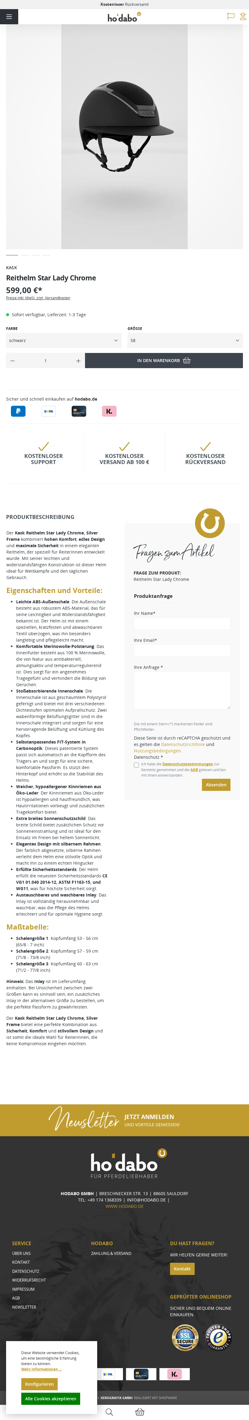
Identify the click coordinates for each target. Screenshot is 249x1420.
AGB (194, 769)
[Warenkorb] (140, 1412)
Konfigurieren (39, 1384)
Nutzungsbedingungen (157, 751)
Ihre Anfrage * (148, 667)
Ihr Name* (144, 613)
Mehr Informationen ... (41, 1369)
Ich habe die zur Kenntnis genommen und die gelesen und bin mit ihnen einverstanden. (183, 769)
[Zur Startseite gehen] (124, 17)
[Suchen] (109, 1412)
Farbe (12, 328)
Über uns (21, 1253)
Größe (135, 328)
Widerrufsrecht (29, 1280)
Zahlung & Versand (111, 1253)
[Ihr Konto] (243, 16)
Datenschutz (25, 1271)
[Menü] (9, 16)
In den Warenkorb (158, 360)
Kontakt (21, 1262)
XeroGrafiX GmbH (116, 1397)
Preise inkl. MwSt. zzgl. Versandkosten (38, 297)
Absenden (216, 785)
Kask (11, 267)
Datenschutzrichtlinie (183, 744)
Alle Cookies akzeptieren (50, 1398)
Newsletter (24, 1307)
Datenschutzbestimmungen (187, 764)
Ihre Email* (145, 640)
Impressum (23, 1289)
